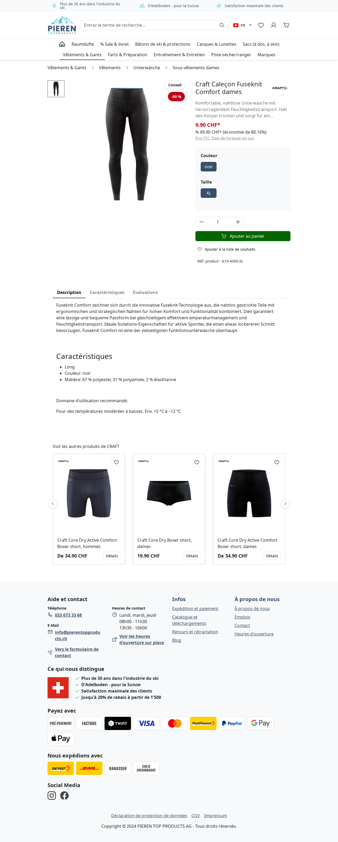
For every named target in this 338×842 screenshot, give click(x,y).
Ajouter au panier (247, 236)
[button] (56, 88)
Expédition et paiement (195, 608)
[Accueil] (62, 44)
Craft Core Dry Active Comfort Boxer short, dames (247, 543)
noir (209, 167)
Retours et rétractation (195, 632)
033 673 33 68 (68, 615)
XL (208, 193)
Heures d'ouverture (254, 634)
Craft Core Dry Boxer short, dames (164, 543)
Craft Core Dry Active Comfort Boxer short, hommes (87, 543)
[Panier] (286, 25)
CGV (195, 815)
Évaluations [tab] (145, 292)
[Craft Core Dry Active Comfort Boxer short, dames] (249, 493)
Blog (176, 640)
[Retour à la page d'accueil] (62, 25)
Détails (112, 555)
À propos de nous (257, 599)
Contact (242, 625)
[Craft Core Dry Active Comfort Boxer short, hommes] (89, 493)
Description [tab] (69, 292)
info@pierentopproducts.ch (77, 635)
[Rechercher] (222, 25)
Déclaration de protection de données (149, 815)
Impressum (215, 815)
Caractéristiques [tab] (107, 292)
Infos (179, 599)
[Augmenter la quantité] (238, 222)
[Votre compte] (273, 25)
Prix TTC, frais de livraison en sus (224, 138)
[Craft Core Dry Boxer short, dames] (169, 493)
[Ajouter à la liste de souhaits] (116, 462)
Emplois (242, 617)
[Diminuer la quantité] (201, 222)
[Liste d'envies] (261, 25)
